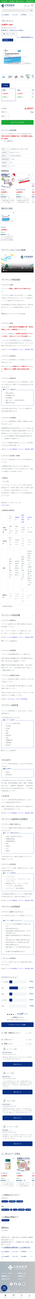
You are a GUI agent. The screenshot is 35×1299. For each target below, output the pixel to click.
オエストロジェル (20, 189)
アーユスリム (4, 1173)
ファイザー (4, 1230)
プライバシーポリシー (19, 1290)
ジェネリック (5, 1220)
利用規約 (8, 1290)
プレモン (3, 189)
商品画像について (7, 40)
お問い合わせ (5, 1279)
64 (24, 1180)
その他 (15, 1209)
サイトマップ (26, 1292)
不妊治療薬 (19, 1201)
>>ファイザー (5, 505)
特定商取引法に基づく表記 (12, 1292)
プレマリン (3, 227)
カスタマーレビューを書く (18, 1024)
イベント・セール (6, 1273)
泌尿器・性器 (5, 1209)
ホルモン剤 (15, 14)
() (16, 30)
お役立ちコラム (22, 1273)
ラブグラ (18, 1173)
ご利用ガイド (21, 1276)
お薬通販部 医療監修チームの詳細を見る (16, 1247)
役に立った (17, 1064)
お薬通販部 (6, 14)
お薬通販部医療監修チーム (27, 37)
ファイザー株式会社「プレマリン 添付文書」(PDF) (20, 349)
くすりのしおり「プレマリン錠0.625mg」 (17, 699)
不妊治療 (28, 1209)
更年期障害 (23, 14)
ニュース (20, 1279)
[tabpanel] (17, 57)
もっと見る (29, 1033)
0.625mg (5, 85)
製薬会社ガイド (6, 1276)
